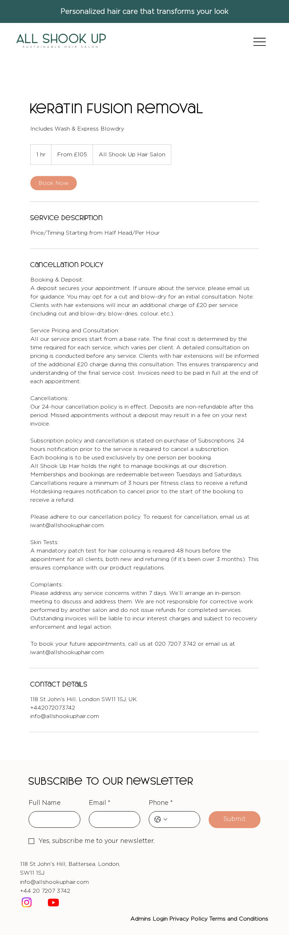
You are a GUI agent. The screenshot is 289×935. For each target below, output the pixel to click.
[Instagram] (26, 902)
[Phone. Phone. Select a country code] (160, 819)
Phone (161, 803)
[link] (53, 183)
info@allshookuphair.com (54, 882)
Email (100, 803)
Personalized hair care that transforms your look (144, 11)
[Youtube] (53, 902)
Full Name (45, 803)
